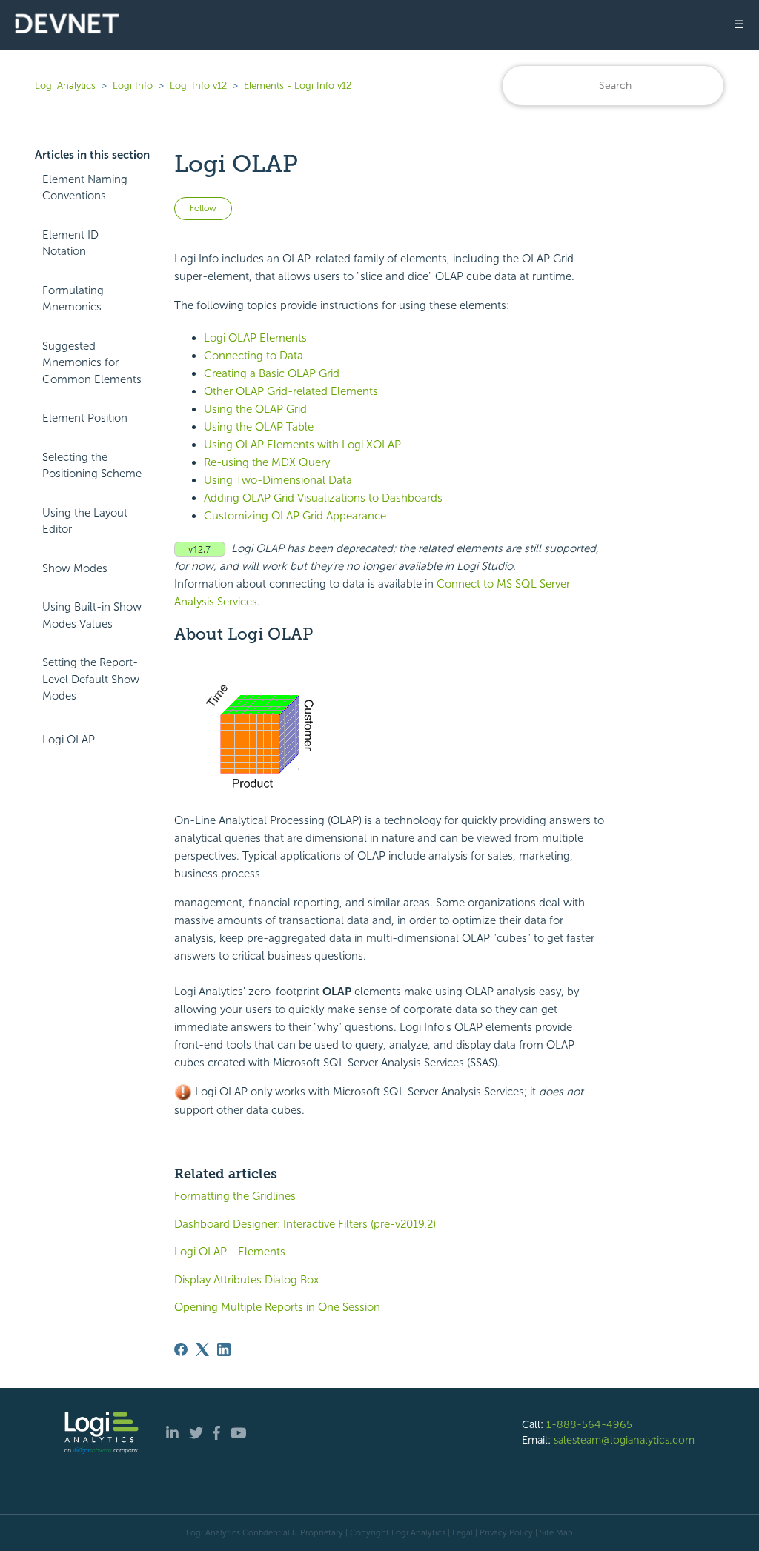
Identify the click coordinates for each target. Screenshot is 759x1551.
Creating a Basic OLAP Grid (271, 373)
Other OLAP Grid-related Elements (291, 391)
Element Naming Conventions (84, 188)
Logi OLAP (68, 739)
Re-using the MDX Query (267, 462)
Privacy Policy (506, 1532)
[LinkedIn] (224, 1349)
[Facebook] (181, 1349)
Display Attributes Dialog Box (246, 1279)
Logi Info (133, 85)
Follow (203, 208)
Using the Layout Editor (84, 521)
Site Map (556, 1532)
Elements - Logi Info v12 (297, 85)
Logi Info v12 (198, 85)
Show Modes (74, 568)
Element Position (84, 418)
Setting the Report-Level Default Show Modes (90, 679)
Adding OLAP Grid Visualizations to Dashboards (323, 498)
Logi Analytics (65, 85)
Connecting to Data (253, 355)
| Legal (460, 1532)
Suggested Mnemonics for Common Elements (92, 362)
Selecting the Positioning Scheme (92, 466)
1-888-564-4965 (589, 1424)
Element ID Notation (70, 243)
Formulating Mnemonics (73, 299)
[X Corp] (202, 1349)
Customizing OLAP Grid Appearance (295, 515)
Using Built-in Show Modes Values (92, 615)
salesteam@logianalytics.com (624, 1440)
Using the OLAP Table (259, 427)
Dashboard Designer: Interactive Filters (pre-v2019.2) (305, 1224)
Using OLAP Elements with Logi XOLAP (302, 444)
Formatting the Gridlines (235, 1196)
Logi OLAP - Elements (229, 1251)
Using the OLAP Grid (255, 409)
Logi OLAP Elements (255, 338)
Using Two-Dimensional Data (278, 480)
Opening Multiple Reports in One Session (277, 1307)
